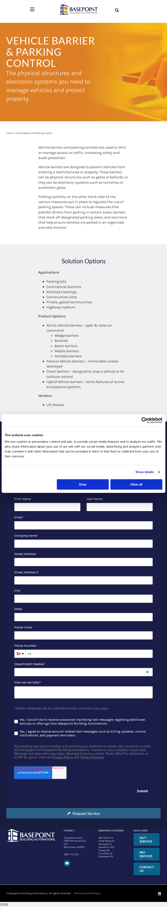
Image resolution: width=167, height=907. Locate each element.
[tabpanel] (83, 644)
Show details (144, 472)
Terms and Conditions (87, 893)
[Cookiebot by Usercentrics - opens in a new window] (144, 420)
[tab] (83, 813)
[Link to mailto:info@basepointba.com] (67, 863)
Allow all (136, 484)
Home (9, 133)
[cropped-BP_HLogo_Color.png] (79, 6)
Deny (82, 484)
